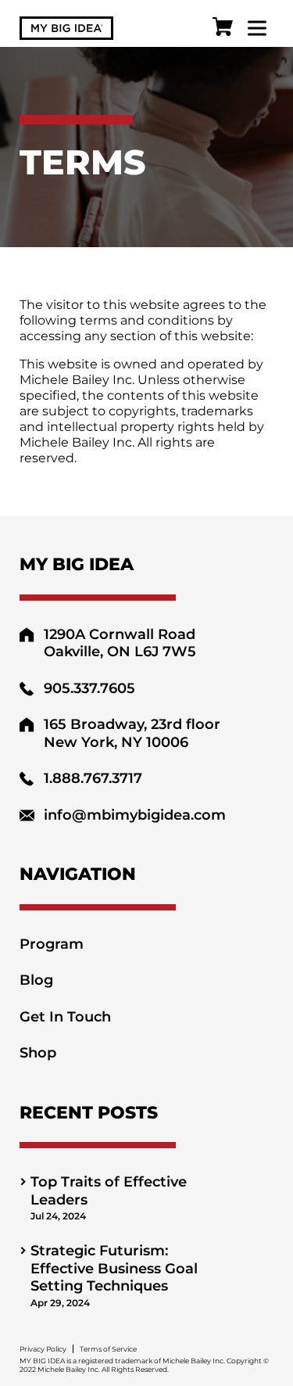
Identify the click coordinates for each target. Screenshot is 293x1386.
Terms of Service (108, 1349)
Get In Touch (65, 1016)
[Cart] (223, 28)
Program (52, 944)
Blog (36, 980)
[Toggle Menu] (257, 27)
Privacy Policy (43, 1349)
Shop (38, 1052)
